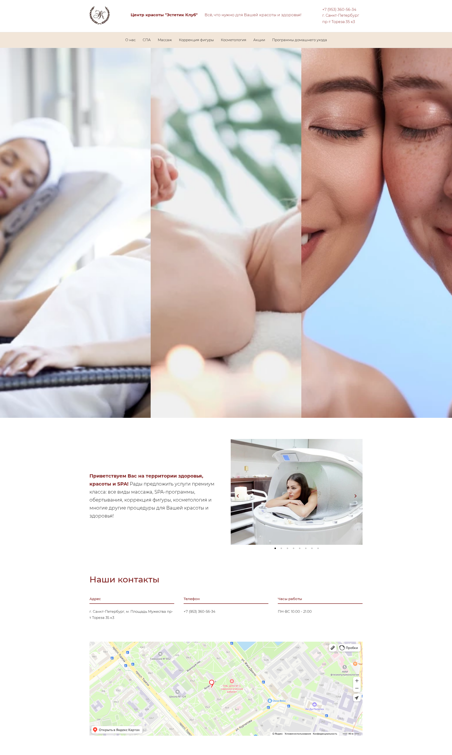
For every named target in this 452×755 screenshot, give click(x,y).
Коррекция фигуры (196, 40)
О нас (130, 40)
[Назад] (237, 495)
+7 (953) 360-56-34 (339, 9)
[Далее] (355, 495)
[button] (275, 548)
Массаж (165, 40)
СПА (147, 40)
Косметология (233, 40)
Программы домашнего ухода (299, 40)
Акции (259, 40)
